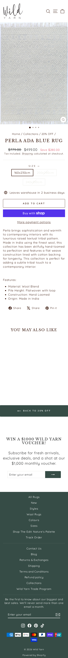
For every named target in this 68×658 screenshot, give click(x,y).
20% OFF (47, 134)
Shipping (27, 153)
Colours (34, 520)
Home (16, 134)
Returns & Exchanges (34, 560)
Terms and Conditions (34, 571)
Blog (34, 554)
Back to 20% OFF (36, 410)
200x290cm (45, 172)
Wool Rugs (34, 514)
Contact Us (34, 548)
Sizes (34, 525)
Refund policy (34, 577)
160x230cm (22, 172)
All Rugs (34, 497)
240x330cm (34, 182)
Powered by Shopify (34, 655)
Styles (34, 508)
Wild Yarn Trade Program (34, 589)
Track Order (34, 537)
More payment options (34, 222)
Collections (30, 134)
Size (34, 166)
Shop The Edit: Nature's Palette (34, 531)
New (34, 502)
